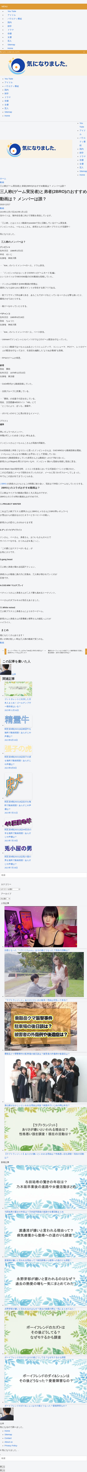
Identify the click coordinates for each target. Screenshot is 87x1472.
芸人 (10, 41)
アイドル (12, 15)
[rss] (86, 52)
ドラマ (11, 30)
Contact (8, 1438)
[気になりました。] (43, 75)
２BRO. (3, 484)
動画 (2, 208)
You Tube (12, 11)
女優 (10, 37)
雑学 (10, 26)
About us (9, 1442)
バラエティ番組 (15, 19)
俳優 (10, 33)
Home (10, 48)
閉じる (2, 1467)
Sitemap (11, 44)
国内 (10, 22)
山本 (14, 674)
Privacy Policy (11, 1445)
